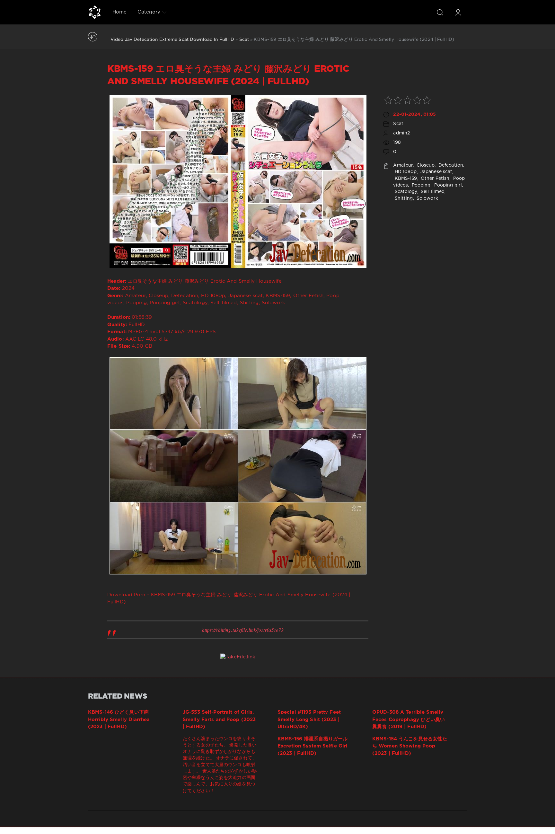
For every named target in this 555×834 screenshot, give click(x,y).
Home (119, 12)
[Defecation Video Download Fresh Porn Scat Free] (95, 12)
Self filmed (432, 192)
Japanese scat (436, 172)
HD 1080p (405, 172)
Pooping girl (447, 185)
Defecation (450, 165)
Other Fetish (434, 178)
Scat (244, 39)
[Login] (458, 12)
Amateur (403, 165)
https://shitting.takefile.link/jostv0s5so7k (243, 630)
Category (148, 12)
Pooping (420, 185)
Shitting (403, 198)
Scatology (405, 192)
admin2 (401, 133)
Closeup (425, 165)
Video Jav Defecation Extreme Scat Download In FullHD (172, 39)
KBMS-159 (405, 178)
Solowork (426, 198)
